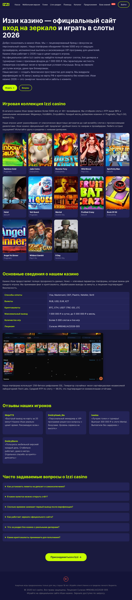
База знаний (107, 4)
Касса (17, 4)
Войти (123, 4)
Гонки (45, 4)
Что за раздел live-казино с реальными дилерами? (33, 527)
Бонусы (25, 88)
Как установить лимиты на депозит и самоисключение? (36, 486)
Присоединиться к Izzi (66, 557)
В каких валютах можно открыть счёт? (27, 496)
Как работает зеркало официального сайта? (30, 517)
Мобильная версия (31, 4)
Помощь (67, 4)
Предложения (90, 4)
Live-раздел (55, 4)
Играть (9, 88)
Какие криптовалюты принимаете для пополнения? (33, 537)
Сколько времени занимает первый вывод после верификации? (40, 506)
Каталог (77, 4)
